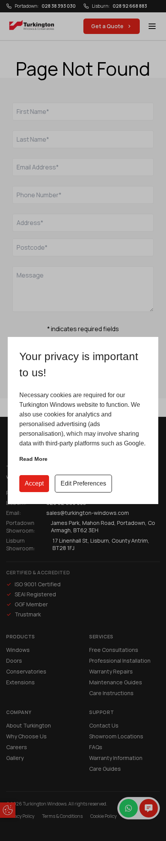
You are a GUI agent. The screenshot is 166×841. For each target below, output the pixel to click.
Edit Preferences (83, 483)
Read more (33, 459)
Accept (34, 483)
